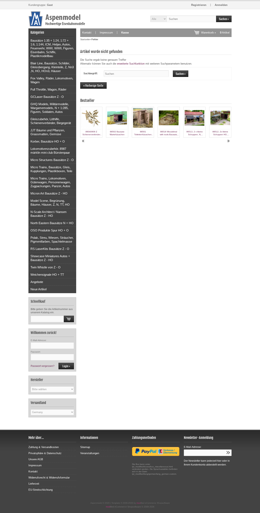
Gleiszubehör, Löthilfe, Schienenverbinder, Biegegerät (50, 121)
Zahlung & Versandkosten (43, 447)
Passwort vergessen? (42, 366)
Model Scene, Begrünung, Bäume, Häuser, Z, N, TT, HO (50, 202)
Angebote (36, 282)
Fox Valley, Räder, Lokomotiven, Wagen (51, 80)
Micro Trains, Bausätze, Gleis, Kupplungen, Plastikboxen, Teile (51, 169)
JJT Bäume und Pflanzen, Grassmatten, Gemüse (47, 132)
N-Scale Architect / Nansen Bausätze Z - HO (48, 213)
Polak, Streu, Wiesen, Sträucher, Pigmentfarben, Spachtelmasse (52, 239)
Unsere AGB (35, 459)
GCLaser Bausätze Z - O (47, 96)
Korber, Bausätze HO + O (47, 141)
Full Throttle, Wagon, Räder (48, 89)
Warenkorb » (215, 32)
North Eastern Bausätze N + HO (52, 223)
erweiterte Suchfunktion (131, 63)
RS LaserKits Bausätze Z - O (49, 249)
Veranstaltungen (89, 453)
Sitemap (85, 447)
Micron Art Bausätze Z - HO (48, 193)
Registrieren (198, 4)
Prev (83, 141)
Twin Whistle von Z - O (45, 267)
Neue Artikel (38, 289)
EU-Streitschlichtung (40, 489)
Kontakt (86, 32)
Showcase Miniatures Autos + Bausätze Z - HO (50, 258)
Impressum (106, 32)
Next (228, 141)
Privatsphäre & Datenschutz (45, 453)
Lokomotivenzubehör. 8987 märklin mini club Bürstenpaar (50, 150)
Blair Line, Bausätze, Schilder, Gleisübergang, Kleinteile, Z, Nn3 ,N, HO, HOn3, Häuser (52, 67)
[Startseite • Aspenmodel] (52, 18)
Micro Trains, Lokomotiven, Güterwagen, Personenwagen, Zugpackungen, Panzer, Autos (50, 182)
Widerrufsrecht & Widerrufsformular (49, 477)
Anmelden (221, 4)
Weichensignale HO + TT (47, 274)
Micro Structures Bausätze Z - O (52, 160)
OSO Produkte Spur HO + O (49, 230)
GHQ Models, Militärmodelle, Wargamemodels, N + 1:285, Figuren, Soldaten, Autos (49, 107)
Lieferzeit (33, 483)
